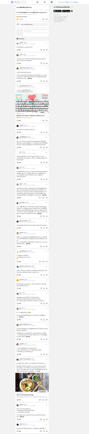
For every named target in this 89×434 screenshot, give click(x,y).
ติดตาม (25, 42)
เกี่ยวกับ (55, 16)
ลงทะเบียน (75, 2)
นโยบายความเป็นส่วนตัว (58, 19)
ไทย (62, 21)
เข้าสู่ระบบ (67, 2)
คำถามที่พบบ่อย (64, 16)
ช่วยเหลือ (59, 16)
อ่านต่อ (38, 371)
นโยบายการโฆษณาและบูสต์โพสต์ (60, 17)
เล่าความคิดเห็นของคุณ (27, 24)
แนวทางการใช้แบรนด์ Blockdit (59, 20)
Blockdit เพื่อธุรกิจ (57, 21)
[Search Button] (15, 2)
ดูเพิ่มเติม (30, 78)
